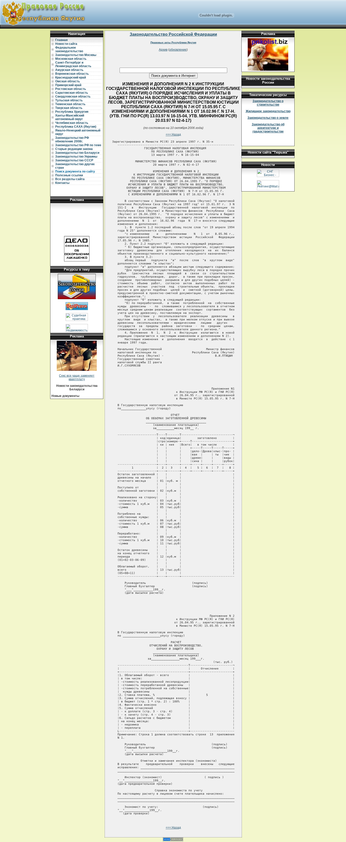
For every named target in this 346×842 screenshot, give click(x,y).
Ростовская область (70, 89)
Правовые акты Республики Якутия (173, 42)
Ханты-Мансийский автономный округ (69, 117)
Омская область (67, 81)
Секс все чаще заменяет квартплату (76, 377)
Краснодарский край (70, 77)
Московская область (70, 59)
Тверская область (68, 108)
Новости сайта (66, 44)
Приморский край (68, 85)
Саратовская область (71, 92)
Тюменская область (70, 104)
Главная (61, 40)
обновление (178, 49)
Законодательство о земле (268, 118)
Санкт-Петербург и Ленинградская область (73, 64)
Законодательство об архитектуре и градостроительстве (268, 128)
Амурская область (69, 70)
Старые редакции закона (74, 149)
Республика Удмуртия (71, 111)
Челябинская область (71, 123)
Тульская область (69, 100)
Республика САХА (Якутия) (75, 126)
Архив (163, 49)
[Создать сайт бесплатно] (173, 840)
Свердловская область (72, 96)
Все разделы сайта (70, 179)
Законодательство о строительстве (268, 102)
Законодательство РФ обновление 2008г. (72, 139)
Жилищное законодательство (268, 111)
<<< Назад (173, 134)
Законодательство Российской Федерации (173, 34)
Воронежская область (72, 73)
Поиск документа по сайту (75, 171)
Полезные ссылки (69, 175)
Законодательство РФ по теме (78, 145)
